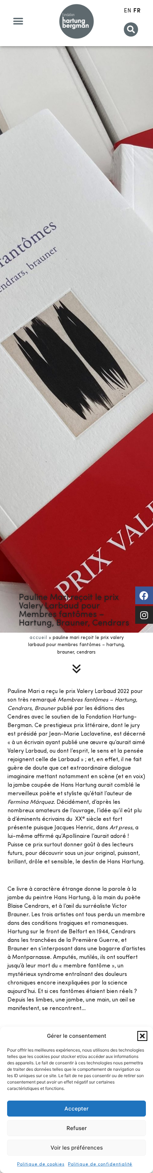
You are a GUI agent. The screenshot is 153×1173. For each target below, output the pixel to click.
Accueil (38, 637)
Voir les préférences (77, 1147)
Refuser (77, 1128)
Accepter (76, 1108)
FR (137, 11)
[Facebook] (144, 595)
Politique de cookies (40, 1164)
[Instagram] (144, 615)
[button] (142, 1036)
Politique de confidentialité (100, 1164)
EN (128, 11)
